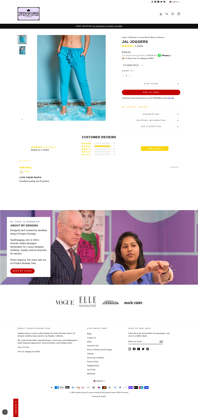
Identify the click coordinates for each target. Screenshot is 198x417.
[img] (25, 167)
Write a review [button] (154, 148)
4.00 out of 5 (49, 147)
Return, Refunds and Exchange (99, 350)
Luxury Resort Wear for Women (151, 37)
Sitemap (90, 354)
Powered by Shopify (99, 396)
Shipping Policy (93, 366)
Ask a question (151, 126)
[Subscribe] (161, 341)
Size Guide (151, 84)
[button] (128, 46)
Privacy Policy (93, 362)
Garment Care (92, 346)
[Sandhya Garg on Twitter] (143, 349)
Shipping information (151, 120)
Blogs (89, 334)
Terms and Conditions (95, 358)
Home (124, 37)
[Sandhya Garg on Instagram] (129, 349)
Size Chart (91, 370)
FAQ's (89, 342)
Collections (132, 37)
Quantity (128, 71)
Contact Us (91, 338)
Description (151, 114)
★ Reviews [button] (16, 408)
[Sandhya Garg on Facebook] (134, 349)
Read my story (22, 271)
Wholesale (91, 374)
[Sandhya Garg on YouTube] (138, 349)
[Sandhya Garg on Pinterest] (147, 349)
